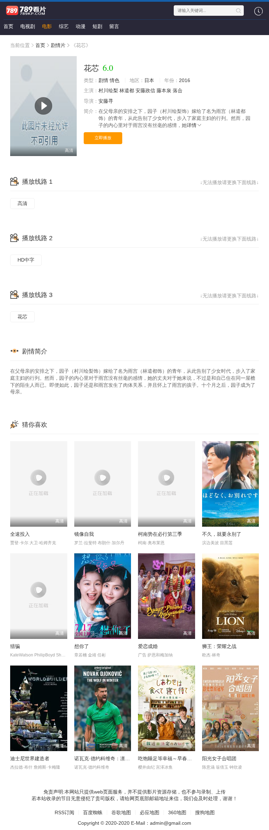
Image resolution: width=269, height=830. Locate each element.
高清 (22, 203)
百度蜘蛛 (93, 812)
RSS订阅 (64, 812)
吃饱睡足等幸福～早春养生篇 (170, 758)
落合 (177, 90)
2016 (184, 80)
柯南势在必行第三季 (160, 534)
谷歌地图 (121, 812)
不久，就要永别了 (221, 534)
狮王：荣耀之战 (219, 646)
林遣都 (126, 90)
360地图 (177, 812)
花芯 (22, 316)
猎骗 (15, 646)
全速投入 (20, 534)
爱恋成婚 (148, 646)
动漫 (80, 26)
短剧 (97, 26)
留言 (114, 26)
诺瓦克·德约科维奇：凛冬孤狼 (107, 758)
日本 (149, 80)
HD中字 (26, 260)
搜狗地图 (205, 812)
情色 (114, 80)
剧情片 (58, 45)
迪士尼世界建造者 (29, 758)
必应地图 (149, 812)
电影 (47, 26)
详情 (191, 125)
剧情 (103, 80)
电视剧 (27, 26)
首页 (8, 26)
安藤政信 (145, 90)
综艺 (64, 26)
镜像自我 (84, 534)
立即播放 (103, 137)
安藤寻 (105, 101)
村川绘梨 (108, 90)
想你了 (81, 646)
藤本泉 (164, 90)
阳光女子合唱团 (219, 758)
